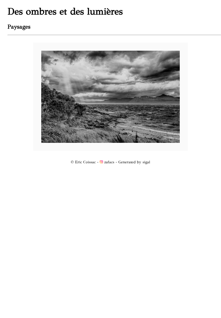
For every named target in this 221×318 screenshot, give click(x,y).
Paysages (19, 26)
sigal (146, 162)
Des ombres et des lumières (65, 11)
